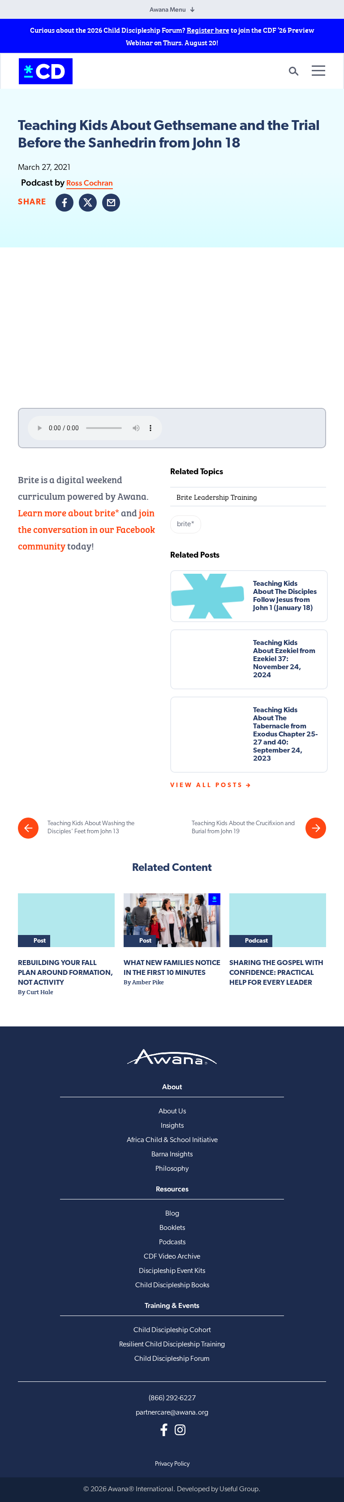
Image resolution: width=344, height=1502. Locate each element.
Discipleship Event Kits (172, 1271)
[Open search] (293, 71)
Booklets (172, 1228)
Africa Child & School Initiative (172, 1140)
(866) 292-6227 (172, 1398)
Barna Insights (172, 1154)
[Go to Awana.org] (172, 1057)
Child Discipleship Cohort (172, 1330)
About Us (172, 1111)
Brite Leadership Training (216, 496)
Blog (172, 1213)
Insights (172, 1126)
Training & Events (172, 1305)
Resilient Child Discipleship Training (172, 1344)
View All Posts (206, 785)
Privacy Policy (172, 1464)
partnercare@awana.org (172, 1412)
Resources (172, 1189)
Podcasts (172, 1242)
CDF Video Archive (172, 1256)
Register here (208, 29)
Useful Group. (240, 1489)
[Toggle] (318, 70)
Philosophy (172, 1169)
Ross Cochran (89, 182)
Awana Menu (168, 9)
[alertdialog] (172, 36)
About (172, 1086)
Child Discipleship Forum (172, 1359)
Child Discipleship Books (172, 1285)
